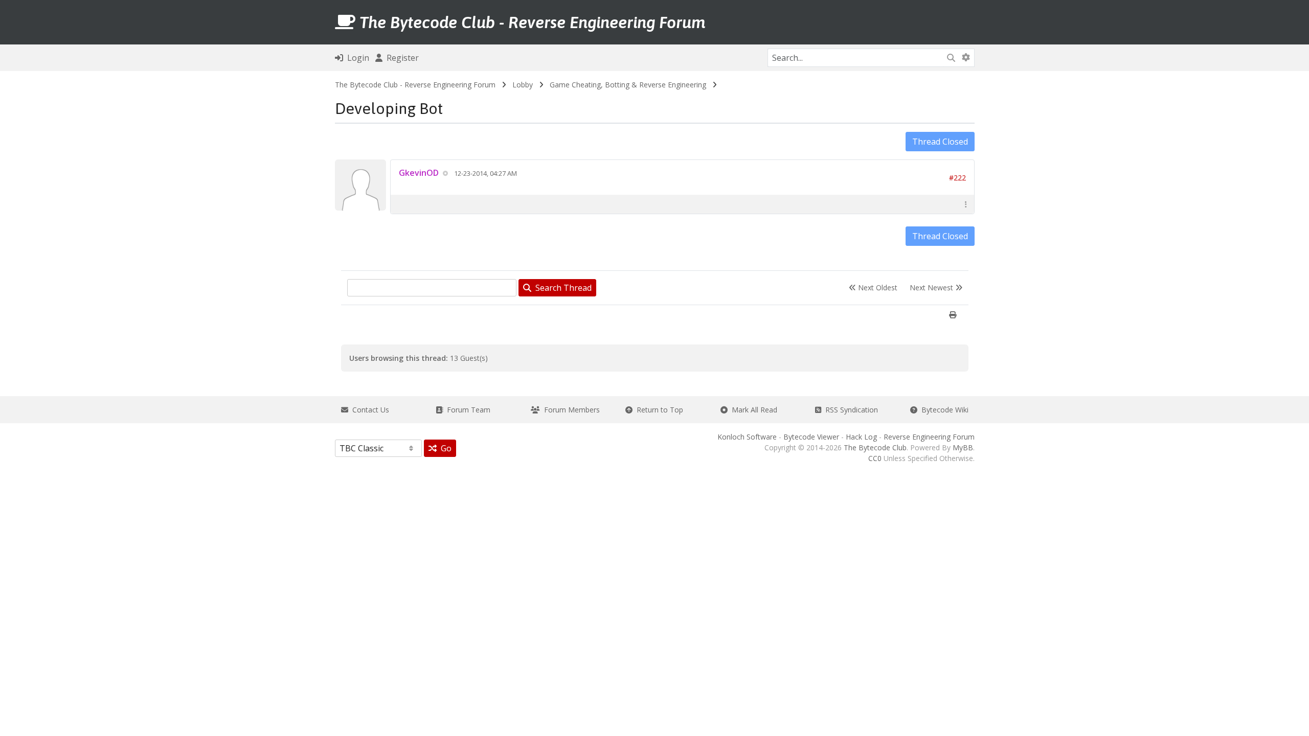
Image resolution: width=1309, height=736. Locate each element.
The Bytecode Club (875, 447)
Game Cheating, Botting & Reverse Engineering (628, 84)
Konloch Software (747, 437)
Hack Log (861, 437)
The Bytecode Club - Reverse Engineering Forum (415, 84)
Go (444, 448)
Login (356, 57)
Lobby (522, 84)
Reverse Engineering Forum (929, 437)
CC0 (875, 458)
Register (400, 57)
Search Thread (561, 287)
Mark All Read (752, 410)
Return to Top (658, 410)
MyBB (963, 447)
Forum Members (570, 410)
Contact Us (368, 410)
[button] (966, 204)
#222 (957, 177)
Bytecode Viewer (811, 437)
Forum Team (466, 410)
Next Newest (932, 287)
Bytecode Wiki (942, 410)
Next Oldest (876, 287)
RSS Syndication (849, 410)
